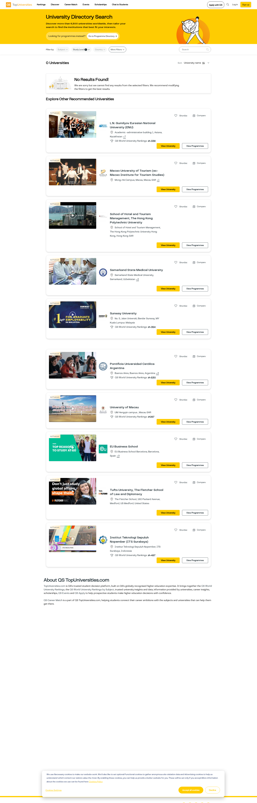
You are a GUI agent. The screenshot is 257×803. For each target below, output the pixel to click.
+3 (157, 373)
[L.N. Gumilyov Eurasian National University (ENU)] (103, 125)
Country (99, 49)
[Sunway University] (103, 315)
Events (86, 4)
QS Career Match (53, 600)
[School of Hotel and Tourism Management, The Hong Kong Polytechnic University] (103, 216)
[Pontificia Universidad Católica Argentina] (103, 366)
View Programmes (195, 146)
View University (168, 146)
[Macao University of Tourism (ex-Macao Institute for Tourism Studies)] (103, 173)
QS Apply (80, 593)
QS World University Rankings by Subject (92, 589)
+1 (158, 180)
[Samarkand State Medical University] (103, 272)
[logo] (19, 4)
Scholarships (101, 4)
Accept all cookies (190, 790)
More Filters (116, 49)
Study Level (79, 49)
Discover (55, 4)
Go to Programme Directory (101, 36)
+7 (124, 136)
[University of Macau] (103, 409)
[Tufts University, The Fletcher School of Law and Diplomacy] (103, 492)
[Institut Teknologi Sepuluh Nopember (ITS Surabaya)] (103, 539)
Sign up (245, 4)
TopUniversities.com (54, 586)
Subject (62, 49)
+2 (137, 279)
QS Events (64, 593)
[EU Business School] (103, 448)
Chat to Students (120, 4)
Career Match (71, 4)
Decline (212, 790)
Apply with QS (215, 5)
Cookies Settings (54, 790)
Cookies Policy (96, 781)
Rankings (41, 4)
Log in (235, 4)
